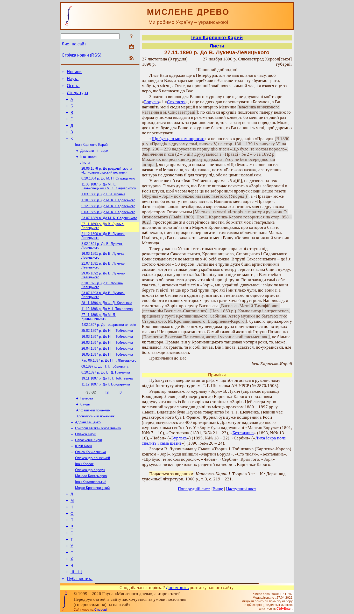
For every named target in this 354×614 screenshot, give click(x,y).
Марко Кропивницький (92, 488)
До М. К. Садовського (108, 200)
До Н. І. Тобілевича (107, 309)
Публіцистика (80, 578)
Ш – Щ (76, 572)
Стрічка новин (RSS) (81, 55)
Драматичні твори (94, 151)
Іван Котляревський (90, 482)
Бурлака (179, 438)
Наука (73, 79)
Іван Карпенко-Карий (91, 145)
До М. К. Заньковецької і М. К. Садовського (108, 186)
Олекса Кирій (85, 434)
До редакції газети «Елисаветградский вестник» (106, 170)
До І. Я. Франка (103, 194)
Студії (85, 404)
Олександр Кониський (92, 458)
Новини (74, 72)
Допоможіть (177, 587)
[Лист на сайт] (131, 47)
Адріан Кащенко (88, 422)
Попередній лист (194, 488)
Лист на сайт (74, 44)
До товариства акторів (108, 325)
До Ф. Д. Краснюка (106, 303)
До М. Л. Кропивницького (98, 317)
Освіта (73, 86)
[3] (121, 392)
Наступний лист (241, 488)
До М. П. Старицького (108, 178)
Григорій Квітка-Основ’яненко (98, 428)
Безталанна (243, 432)
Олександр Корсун (90, 470)
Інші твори (88, 156)
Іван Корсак (84, 464)
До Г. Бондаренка (105, 384)
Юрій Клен (83, 446)
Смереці (100, 609)
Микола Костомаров (91, 476)
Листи (85, 162)
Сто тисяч (176, 101)
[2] (107, 392)
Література (77, 93)
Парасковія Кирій (88, 440)
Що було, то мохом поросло (178, 138)
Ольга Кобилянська (90, 452)
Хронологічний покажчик (95, 416)
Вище (218, 488)
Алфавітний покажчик (93, 410)
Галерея (86, 398)
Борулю (151, 101)
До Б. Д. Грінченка (105, 372)
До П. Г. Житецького (108, 360)
